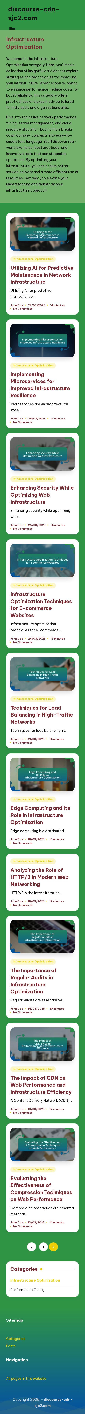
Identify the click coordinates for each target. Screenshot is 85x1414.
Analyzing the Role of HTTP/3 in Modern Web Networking (39, 877)
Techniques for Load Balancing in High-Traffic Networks (41, 715)
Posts (11, 1346)
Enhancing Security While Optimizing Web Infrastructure (42, 495)
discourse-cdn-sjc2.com (33, 13)
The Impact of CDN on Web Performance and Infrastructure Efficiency (41, 1085)
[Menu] (12, 28)
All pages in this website (26, 1378)
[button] (31, 1246)
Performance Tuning (27, 1289)
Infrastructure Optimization (33, 258)
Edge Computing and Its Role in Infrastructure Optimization (40, 815)
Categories (15, 1338)
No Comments (23, 308)
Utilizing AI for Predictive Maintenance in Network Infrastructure (41, 275)
